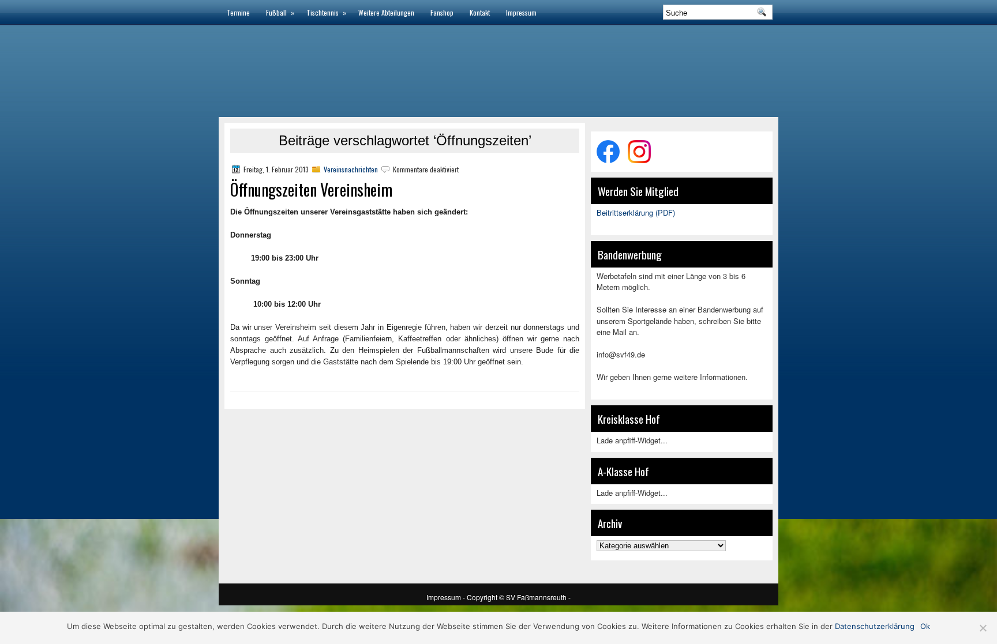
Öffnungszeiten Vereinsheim (311, 189)
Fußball (280, 12)
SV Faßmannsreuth (537, 597)
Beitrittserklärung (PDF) (636, 212)
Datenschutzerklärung (874, 626)
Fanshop (441, 12)
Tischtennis (326, 12)
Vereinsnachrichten (351, 169)
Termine (238, 12)
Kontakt (480, 12)
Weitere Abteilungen (386, 12)
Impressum (521, 12)
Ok (925, 626)
